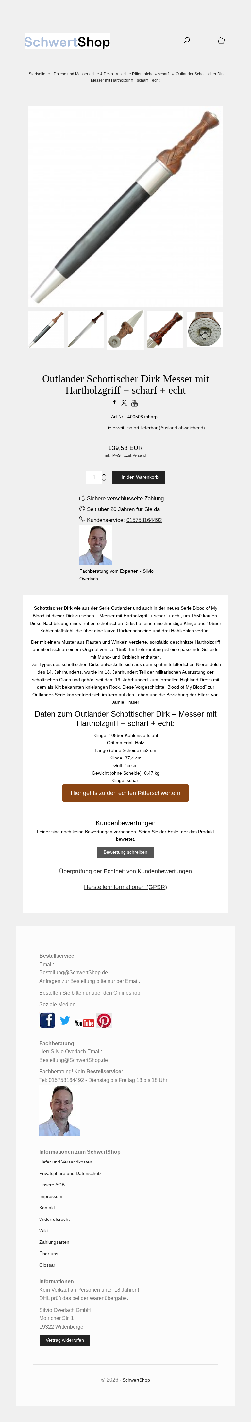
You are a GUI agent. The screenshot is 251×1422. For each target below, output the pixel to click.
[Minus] (104, 480)
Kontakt (47, 1207)
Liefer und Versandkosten (65, 1161)
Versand (139, 455)
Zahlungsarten (54, 1242)
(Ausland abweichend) (182, 427)
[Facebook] (47, 1026)
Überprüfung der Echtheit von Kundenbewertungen (125, 871)
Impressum (50, 1196)
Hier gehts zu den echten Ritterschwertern (125, 793)
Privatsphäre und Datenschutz (70, 1173)
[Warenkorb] (219, 42)
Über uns (48, 1253)
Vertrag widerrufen (65, 1340)
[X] (65, 1026)
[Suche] (185, 42)
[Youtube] (84, 1026)
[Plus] (104, 474)
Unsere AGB (52, 1184)
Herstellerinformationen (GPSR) (125, 887)
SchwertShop (136, 1380)
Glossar (47, 1265)
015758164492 (144, 520)
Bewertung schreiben (125, 852)
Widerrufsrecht (54, 1219)
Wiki (43, 1230)
